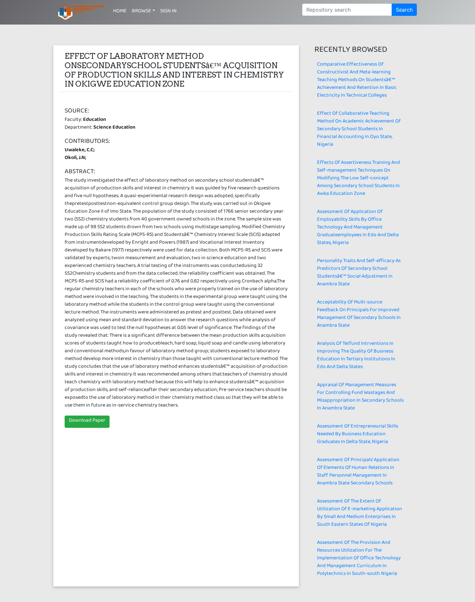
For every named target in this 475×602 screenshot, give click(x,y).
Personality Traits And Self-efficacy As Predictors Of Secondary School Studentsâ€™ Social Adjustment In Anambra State (359, 273)
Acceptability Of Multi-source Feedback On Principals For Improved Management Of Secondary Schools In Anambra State (359, 315)
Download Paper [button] (87, 422)
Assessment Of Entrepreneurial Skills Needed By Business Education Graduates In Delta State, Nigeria (357, 435)
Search (404, 9)
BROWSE (141, 12)
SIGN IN (168, 12)
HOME (120, 12)
